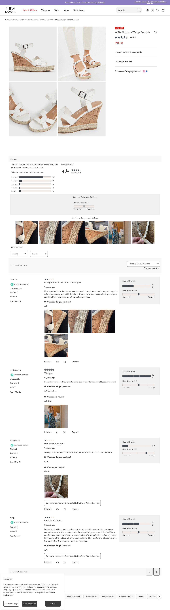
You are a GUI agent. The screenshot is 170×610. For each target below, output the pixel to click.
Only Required (30, 603)
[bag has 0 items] (163, 10)
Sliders (141, 596)
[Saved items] (157, 10)
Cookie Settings (11, 603)
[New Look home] (11, 10)
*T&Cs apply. (164, 1)
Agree (52, 603)
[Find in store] (152, 10)
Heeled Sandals (73, 596)
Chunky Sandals (126, 596)
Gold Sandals (91, 596)
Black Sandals (108, 596)
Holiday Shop (155, 596)
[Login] (147, 10)
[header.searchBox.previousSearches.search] (139, 10)
